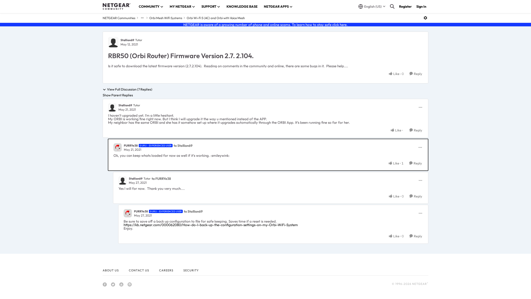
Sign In (421, 6)
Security (191, 270)
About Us (111, 270)
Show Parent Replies (118, 95)
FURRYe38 (131, 145)
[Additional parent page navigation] (142, 18)
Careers (166, 270)
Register (405, 6)
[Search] (392, 6)
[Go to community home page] (116, 6)
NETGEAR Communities (119, 18)
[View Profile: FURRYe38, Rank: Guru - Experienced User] (117, 147)
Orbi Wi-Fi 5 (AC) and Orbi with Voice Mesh (216, 18)
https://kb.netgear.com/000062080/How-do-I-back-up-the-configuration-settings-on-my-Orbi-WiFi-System (211, 225)
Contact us (139, 270)
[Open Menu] (425, 18)
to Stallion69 (183, 145)
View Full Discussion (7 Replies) (129, 89)
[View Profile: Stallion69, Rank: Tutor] (113, 42)
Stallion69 (127, 40)
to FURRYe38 (161, 178)
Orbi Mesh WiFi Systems (165, 18)
